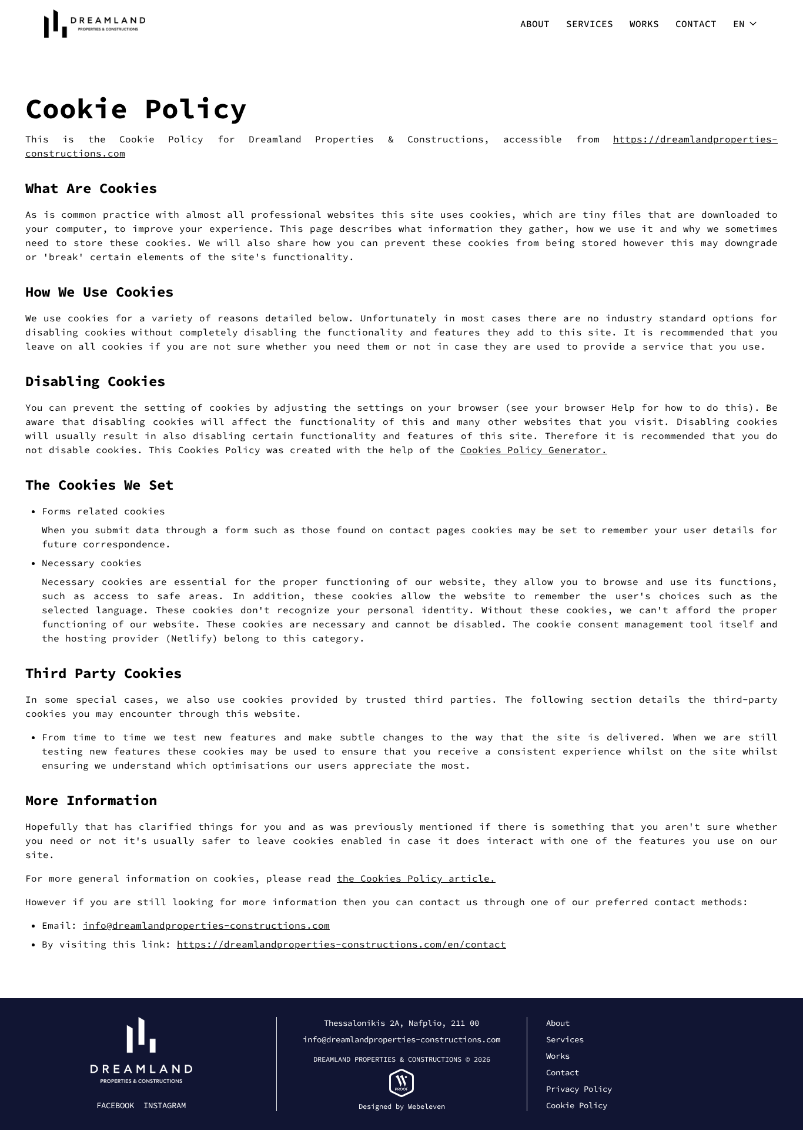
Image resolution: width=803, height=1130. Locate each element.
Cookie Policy (576, 1105)
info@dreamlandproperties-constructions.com (206, 925)
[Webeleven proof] (401, 1083)
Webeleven (426, 1106)
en (739, 23)
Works (644, 23)
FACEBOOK (115, 1105)
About (535, 23)
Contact (696, 23)
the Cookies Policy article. (416, 878)
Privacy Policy (579, 1089)
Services (589, 23)
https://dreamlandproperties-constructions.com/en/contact (341, 944)
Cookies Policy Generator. (533, 450)
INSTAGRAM (164, 1105)
